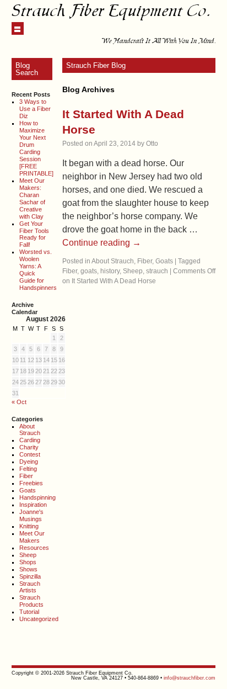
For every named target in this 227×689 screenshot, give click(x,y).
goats (88, 271)
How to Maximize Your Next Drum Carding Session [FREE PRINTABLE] (36, 148)
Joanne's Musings (31, 515)
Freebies (31, 483)
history (110, 271)
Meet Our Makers (32, 537)
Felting (28, 468)
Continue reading (101, 242)
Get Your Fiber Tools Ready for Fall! (34, 234)
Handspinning (37, 497)
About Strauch (29, 430)
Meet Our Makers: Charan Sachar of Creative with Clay (32, 198)
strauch (157, 271)
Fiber (26, 476)
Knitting (29, 526)
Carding (29, 440)
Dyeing (28, 461)
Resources (34, 547)
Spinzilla (30, 576)
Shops (27, 562)
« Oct (19, 402)
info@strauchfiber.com (189, 678)
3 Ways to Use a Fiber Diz (35, 108)
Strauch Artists (29, 587)
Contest (29, 454)
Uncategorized (38, 619)
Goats (27, 490)
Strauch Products (31, 601)
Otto (152, 143)
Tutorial (29, 611)
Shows (28, 569)
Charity (29, 447)
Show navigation (18, 28)
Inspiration (33, 504)
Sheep (27, 555)
